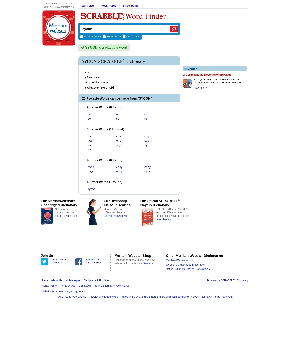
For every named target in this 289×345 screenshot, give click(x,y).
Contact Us (85, 285)
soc (146, 140)
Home (44, 280)
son (90, 145)
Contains (133, 36)
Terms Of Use (68, 285)
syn (146, 145)
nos (90, 140)
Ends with (113, 36)
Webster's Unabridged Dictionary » (186, 264)
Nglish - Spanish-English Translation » (188, 268)
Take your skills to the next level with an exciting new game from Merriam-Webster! (218, 81)
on (118, 114)
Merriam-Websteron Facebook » (94, 261)
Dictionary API (92, 280)
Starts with (92, 36)
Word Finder (145, 15)
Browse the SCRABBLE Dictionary (227, 280)
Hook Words (108, 5)
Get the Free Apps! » (115, 215)
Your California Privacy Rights (112, 285)
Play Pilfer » (201, 87)
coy (146, 136)
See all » (148, 263)
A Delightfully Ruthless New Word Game (207, 74)
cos (118, 136)
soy (118, 145)
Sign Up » (71, 215)
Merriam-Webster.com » (179, 260)
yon (90, 149)
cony (119, 167)
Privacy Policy (49, 285)
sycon (91, 189)
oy (89, 118)
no (89, 114)
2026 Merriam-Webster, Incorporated (63, 291)
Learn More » (163, 219)
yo (146, 118)
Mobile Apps (73, 280)
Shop (107, 280)
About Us (56, 280)
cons (91, 167)
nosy (119, 171)
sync (147, 171)
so (117, 118)
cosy (147, 167)
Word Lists (88, 5)
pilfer (191, 68)
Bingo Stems (130, 5)
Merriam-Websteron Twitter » (59, 261)
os (146, 114)
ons (118, 140)
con (90, 136)
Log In (58, 215)
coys (91, 171)
